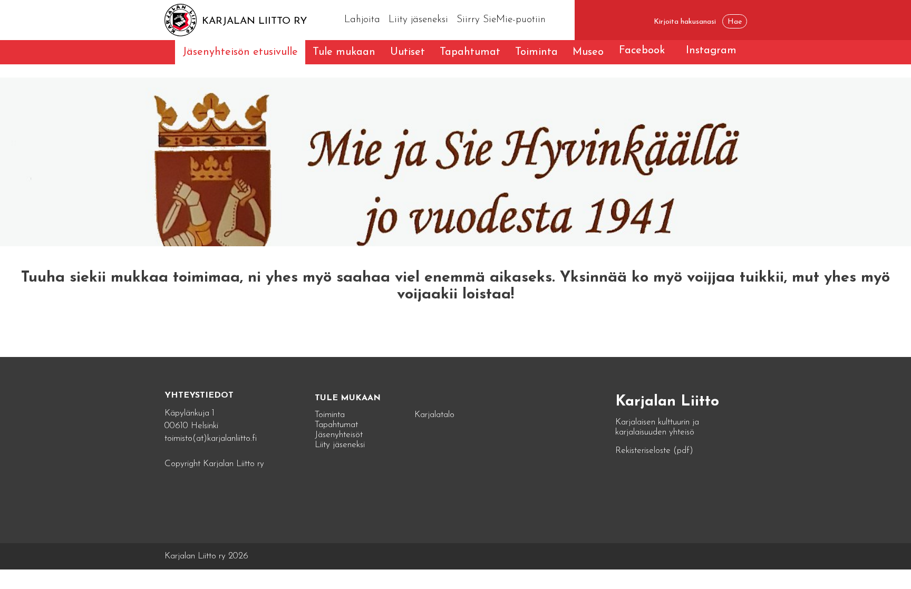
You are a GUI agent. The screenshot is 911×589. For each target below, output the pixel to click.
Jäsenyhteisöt (339, 434)
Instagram (711, 50)
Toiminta (536, 52)
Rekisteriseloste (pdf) (654, 450)
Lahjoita (362, 20)
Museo (588, 52)
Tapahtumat (470, 52)
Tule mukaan (344, 52)
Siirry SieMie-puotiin (501, 20)
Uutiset (407, 52)
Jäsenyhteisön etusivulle (240, 52)
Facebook (642, 50)
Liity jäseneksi (418, 20)
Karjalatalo (434, 414)
